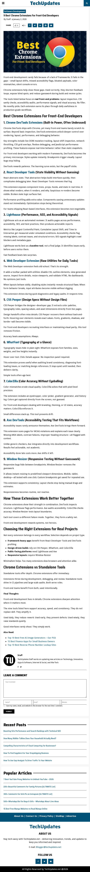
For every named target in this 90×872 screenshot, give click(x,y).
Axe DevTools (15, 420)
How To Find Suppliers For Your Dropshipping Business (26, 753)
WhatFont (13, 342)
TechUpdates (45, 3)
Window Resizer (17, 459)
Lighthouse (14, 214)
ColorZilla (12, 381)
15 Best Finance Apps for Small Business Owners (31, 641)
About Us (18, 816)
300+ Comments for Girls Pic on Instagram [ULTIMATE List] (28, 794)
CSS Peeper (14, 299)
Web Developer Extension (23, 260)
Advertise (71, 816)
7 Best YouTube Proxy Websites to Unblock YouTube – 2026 (29, 779)
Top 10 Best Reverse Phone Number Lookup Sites (32, 645)
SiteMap (60, 816)
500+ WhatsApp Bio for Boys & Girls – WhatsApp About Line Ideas (31, 801)
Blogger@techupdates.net (48, 847)
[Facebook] (38, 861)
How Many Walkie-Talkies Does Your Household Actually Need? (30, 738)
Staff (8, 19)
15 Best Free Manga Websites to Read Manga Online (25, 808)
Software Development (14, 11)
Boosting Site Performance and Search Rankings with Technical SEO (32, 731)
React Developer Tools (21, 172)
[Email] (50, 861)
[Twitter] (44, 861)
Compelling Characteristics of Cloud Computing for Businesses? (30, 745)
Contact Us (31, 816)
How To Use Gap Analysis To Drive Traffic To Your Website (28, 760)
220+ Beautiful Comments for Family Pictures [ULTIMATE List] (29, 786)
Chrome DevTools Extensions (24, 122)
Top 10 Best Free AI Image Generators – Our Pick (32, 638)
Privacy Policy (46, 816)
